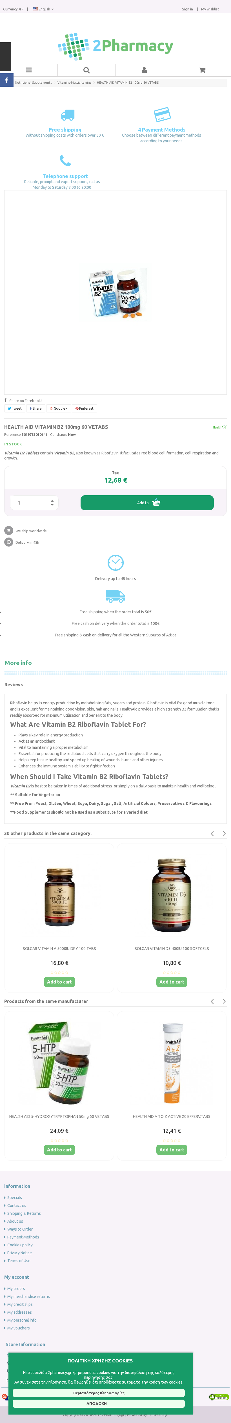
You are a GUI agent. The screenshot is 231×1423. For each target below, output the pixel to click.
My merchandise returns (28, 1296)
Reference (12, 434)
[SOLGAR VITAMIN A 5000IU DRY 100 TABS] (59, 895)
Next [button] (224, 833)
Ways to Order (20, 1229)
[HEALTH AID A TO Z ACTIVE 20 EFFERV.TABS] (172, 1063)
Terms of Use (18, 1260)
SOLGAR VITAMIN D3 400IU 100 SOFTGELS (172, 948)
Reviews (14, 684)
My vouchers (18, 1328)
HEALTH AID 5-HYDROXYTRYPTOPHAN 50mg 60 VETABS (59, 1116)
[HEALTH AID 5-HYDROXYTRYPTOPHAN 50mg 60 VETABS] (59, 1063)
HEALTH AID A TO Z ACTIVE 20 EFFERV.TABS (171, 1116)
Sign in (187, 9)
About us (15, 1221)
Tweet (16, 408)
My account (16, 1277)
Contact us (16, 1205)
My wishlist (209, 9)
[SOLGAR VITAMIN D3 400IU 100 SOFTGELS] (172, 895)
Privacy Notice (19, 1253)
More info (18, 662)
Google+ (60, 408)
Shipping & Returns (24, 1213)
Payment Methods (23, 1237)
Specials (14, 1197)
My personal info (22, 1320)
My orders (16, 1288)
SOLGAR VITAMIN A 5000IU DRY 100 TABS (59, 948)
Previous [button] (211, 833)
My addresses (19, 1312)
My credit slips (20, 1304)
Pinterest (86, 408)
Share (37, 408)
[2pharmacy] (115, 47)
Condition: (58, 434)
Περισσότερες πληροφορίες (99, 1393)
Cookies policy (20, 1245)
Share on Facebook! (25, 401)
